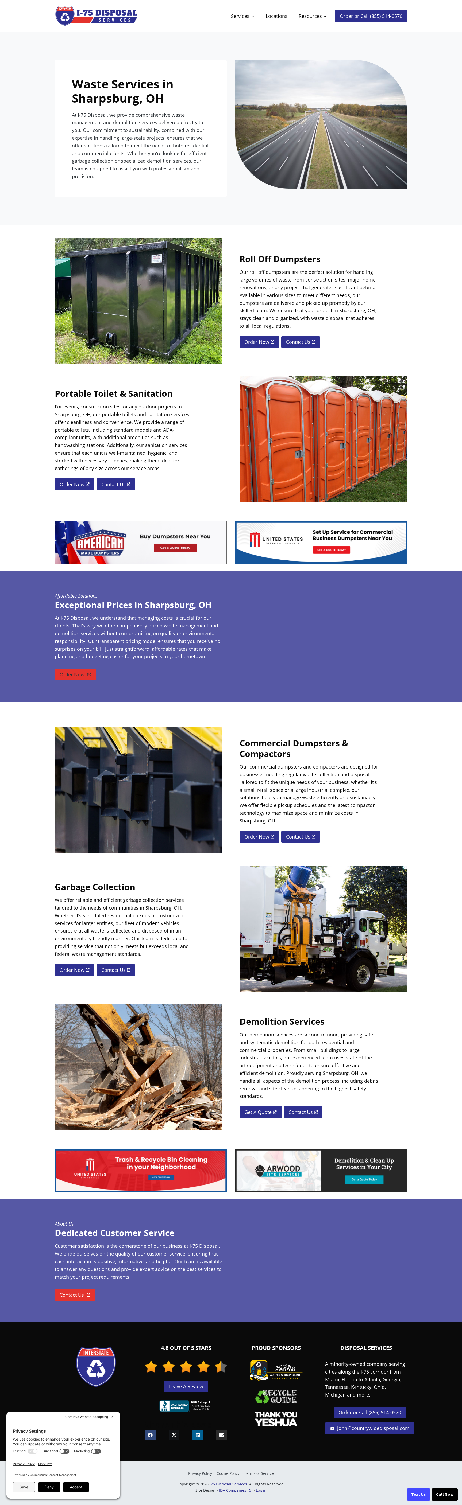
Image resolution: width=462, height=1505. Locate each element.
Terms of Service (259, 1473)
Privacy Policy (200, 1473)
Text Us (418, 1494)
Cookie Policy (228, 1473)
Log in (261, 1490)
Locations (276, 16)
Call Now (444, 1494)
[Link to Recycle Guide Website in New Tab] (276, 1396)
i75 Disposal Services (228, 1484)
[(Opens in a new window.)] (186, 1406)
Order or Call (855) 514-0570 (371, 16)
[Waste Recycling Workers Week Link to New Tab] (276, 1370)
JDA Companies (232, 1490)
